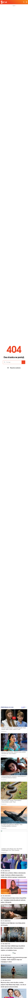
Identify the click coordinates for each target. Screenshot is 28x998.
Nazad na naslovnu (15, 368)
